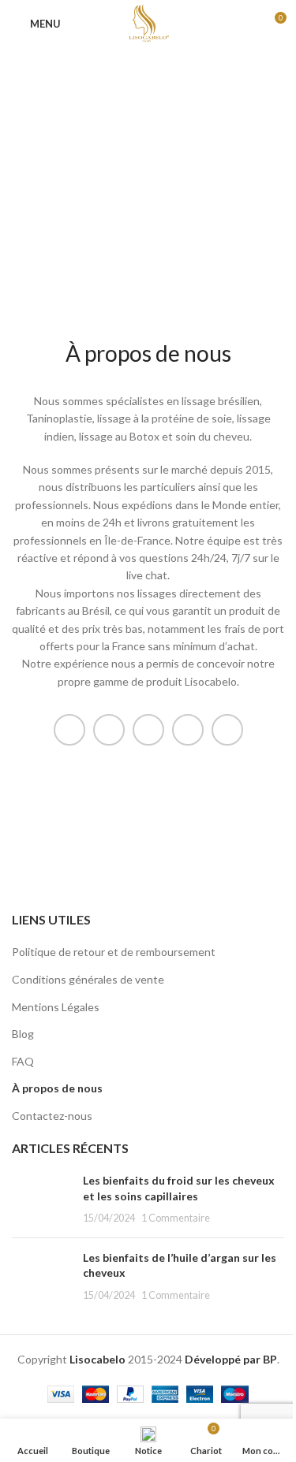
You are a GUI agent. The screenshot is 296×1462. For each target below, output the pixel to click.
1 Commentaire (175, 1218)
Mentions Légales (55, 1007)
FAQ (23, 1061)
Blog (23, 1033)
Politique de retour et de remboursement (113, 951)
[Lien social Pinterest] (148, 730)
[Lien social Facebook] (69, 730)
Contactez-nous (52, 1115)
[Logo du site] (147, 22)
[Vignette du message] (41, 1199)
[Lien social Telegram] (227, 730)
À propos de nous (57, 1088)
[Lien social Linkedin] (188, 730)
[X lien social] (109, 730)
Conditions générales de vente (88, 979)
